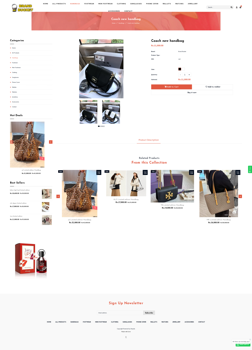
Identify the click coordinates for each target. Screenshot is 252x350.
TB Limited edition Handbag (172, 205)
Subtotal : (154, 79)
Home (113, 23)
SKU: (152, 59)
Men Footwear (16, 67)
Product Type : (155, 55)
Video (102, 126)
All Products (15, 53)
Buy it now (192, 93)
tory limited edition (16, 216)
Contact (14, 107)
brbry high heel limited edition (20, 190)
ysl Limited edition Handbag (31, 170)
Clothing (14, 72)
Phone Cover (16, 82)
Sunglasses (15, 77)
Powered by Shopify (129, 329)
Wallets (14, 87)
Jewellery (15, 97)
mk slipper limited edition (18, 203)
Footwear (15, 63)
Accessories (15, 102)
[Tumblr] (126, 337)
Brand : (153, 51)
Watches (14, 92)
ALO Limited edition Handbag (126, 199)
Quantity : (154, 74)
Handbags (121, 23)
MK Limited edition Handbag (219, 220)
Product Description (149, 139)
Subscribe (149, 313)
